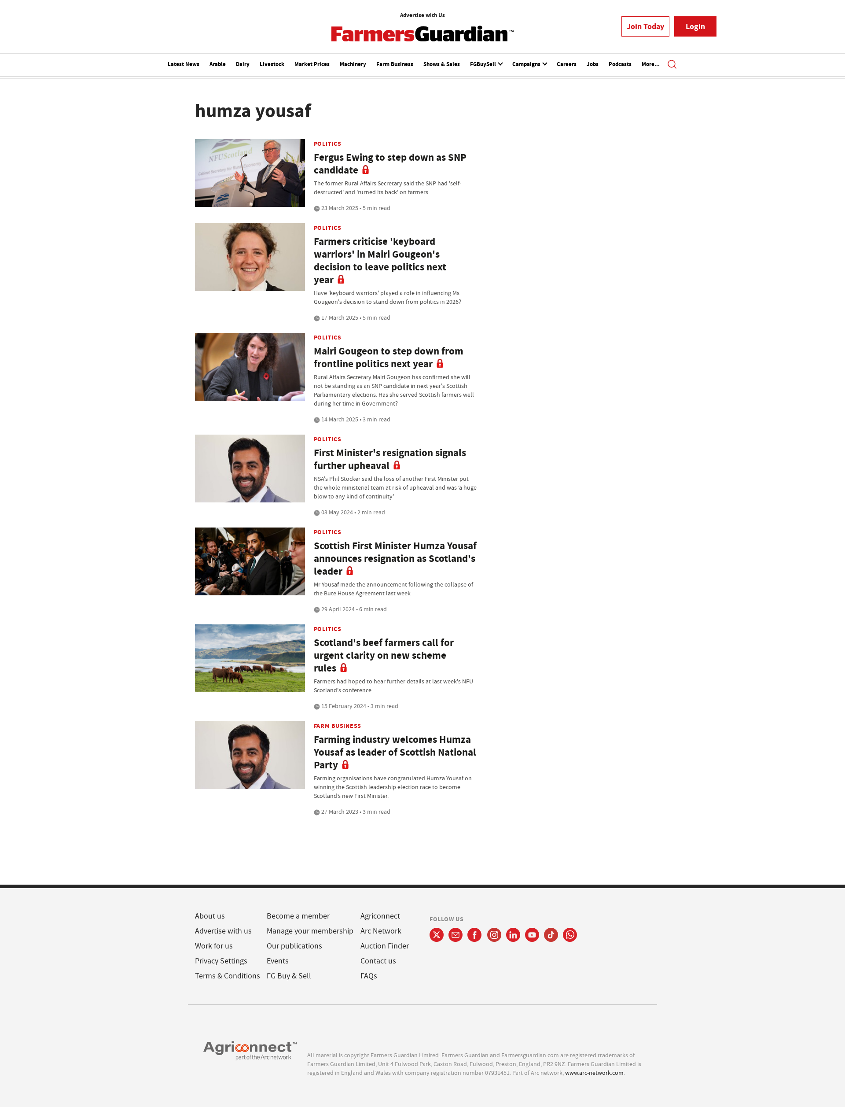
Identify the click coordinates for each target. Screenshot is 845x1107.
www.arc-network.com (594, 1073)
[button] (672, 65)
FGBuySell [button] (483, 64)
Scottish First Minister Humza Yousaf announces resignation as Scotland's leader (395, 558)
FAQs (368, 976)
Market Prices (312, 64)
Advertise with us (223, 931)
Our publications (294, 946)
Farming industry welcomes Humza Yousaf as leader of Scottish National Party (395, 752)
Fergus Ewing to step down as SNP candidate (390, 164)
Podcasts (620, 64)
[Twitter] (437, 935)
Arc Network (380, 931)
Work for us (214, 946)
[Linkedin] (513, 935)
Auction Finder (384, 946)
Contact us (378, 961)
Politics (328, 143)
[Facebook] (474, 935)
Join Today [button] (645, 26)
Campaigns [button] (527, 64)
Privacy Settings (221, 961)
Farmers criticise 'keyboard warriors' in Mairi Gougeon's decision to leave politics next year (380, 261)
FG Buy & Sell (289, 976)
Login (695, 26)
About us (210, 916)
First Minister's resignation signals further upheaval (390, 459)
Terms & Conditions (227, 976)
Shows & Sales (441, 64)
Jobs (593, 64)
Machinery (353, 64)
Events (278, 961)
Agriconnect (380, 916)
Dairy (243, 64)
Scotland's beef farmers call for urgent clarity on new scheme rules (384, 655)
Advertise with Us (422, 15)
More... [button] (651, 64)
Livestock (272, 64)
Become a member (298, 916)
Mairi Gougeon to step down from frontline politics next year (388, 357)
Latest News (183, 64)
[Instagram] (494, 935)
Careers (567, 64)
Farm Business (394, 64)
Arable (217, 64)
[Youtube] (532, 935)
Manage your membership (310, 931)
